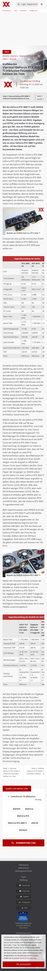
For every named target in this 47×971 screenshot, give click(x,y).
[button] (42, 209)
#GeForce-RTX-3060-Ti (17, 823)
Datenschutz (23, 868)
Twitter (26, 896)
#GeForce (14, 56)
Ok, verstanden (23, 964)
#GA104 (13, 59)
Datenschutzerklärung (28, 958)
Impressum (23, 865)
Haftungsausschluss (23, 871)
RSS (26, 908)
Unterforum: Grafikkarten (23, 796)
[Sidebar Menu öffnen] (41, 4)
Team (23, 877)
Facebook (26, 885)
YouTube (26, 891)
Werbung (23, 880)
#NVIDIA (6, 56)
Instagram (26, 902)
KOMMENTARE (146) (26, 843)
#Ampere (23, 830)
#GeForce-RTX (25, 56)
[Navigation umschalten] (1, 9)
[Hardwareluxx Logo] (6, 4)
